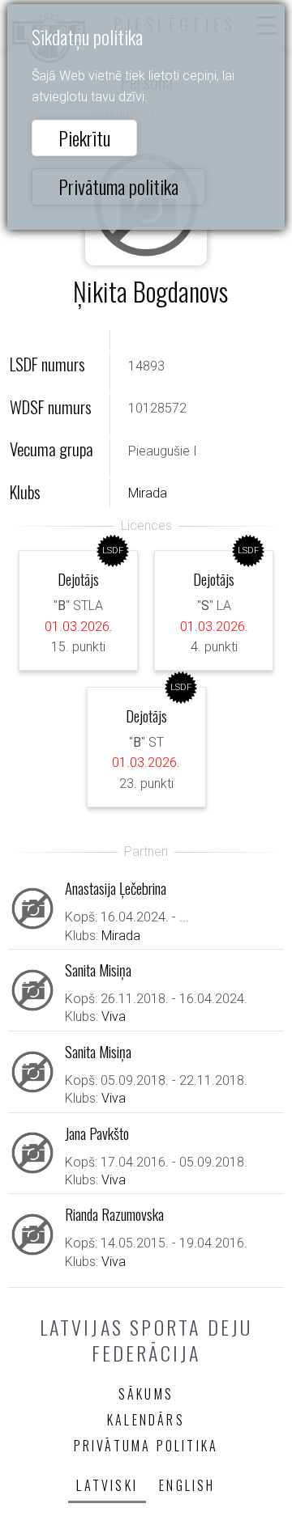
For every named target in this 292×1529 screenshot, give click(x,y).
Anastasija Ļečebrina (115, 888)
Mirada (147, 493)
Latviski (107, 1485)
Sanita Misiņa (98, 970)
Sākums (146, 1394)
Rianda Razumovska (114, 1214)
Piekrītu (84, 137)
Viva (113, 1016)
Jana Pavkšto (97, 1133)
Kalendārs (146, 1419)
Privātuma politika (118, 186)
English (187, 1485)
